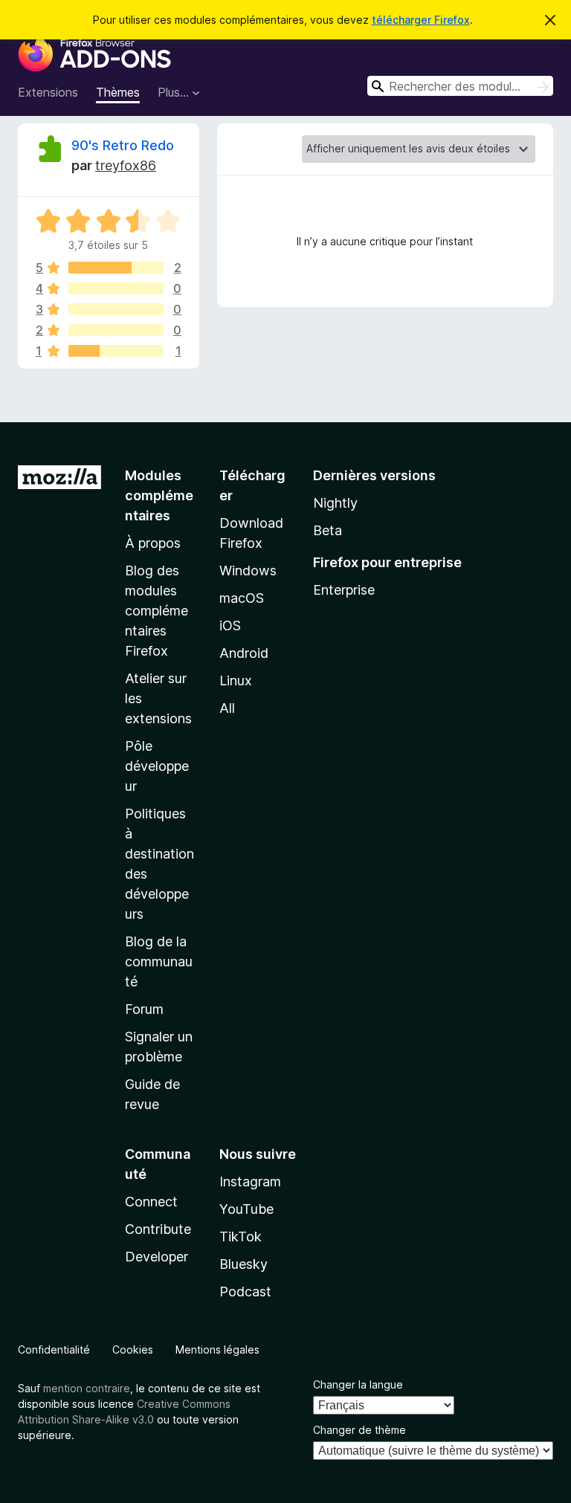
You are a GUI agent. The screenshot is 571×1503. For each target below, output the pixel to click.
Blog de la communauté (159, 961)
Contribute (158, 1229)
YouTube (246, 1209)
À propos (153, 543)
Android (243, 653)
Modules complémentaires (159, 495)
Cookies (132, 1349)
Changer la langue (358, 1384)
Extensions (48, 92)
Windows (248, 570)
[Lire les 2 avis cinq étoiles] (116, 268)
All (227, 708)
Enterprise (344, 590)
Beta (327, 530)
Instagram (250, 1181)
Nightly (335, 503)
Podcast (245, 1291)
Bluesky (243, 1264)
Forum (144, 1009)
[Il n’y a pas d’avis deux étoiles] (116, 330)
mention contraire (86, 1388)
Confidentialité (54, 1349)
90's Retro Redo (122, 145)
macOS (241, 598)
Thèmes (118, 92)
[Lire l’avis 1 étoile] (116, 351)
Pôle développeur (157, 766)
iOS (230, 625)
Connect (151, 1201)
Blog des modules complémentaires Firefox (156, 611)
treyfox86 (125, 165)
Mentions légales (217, 1349)
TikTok (240, 1236)
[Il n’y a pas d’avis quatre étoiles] (116, 288)
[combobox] (460, 86)
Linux (235, 680)
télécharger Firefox (421, 19)
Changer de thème (359, 1429)
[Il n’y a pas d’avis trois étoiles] (116, 309)
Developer (156, 1256)
